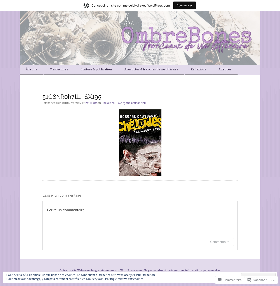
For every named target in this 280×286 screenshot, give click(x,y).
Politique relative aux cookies (124, 279)
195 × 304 (91, 103)
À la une (31, 69)
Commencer (184, 5)
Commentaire (219, 242)
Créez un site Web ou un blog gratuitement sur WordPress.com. (101, 270)
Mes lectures (59, 69)
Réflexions (198, 69)
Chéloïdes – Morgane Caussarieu (124, 103)
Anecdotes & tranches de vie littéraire (151, 69)
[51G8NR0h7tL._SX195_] (140, 142)
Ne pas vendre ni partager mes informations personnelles (182, 270)
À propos (225, 69)
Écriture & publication (96, 69)
